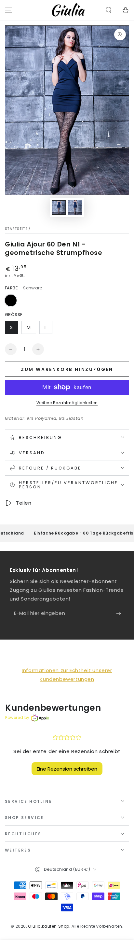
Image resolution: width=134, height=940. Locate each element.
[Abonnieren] (120, 613)
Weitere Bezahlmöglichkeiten (67, 402)
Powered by (17, 717)
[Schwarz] (11, 300)
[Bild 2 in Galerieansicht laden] (75, 207)
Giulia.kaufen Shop (48, 926)
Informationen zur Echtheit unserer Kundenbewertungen (67, 674)
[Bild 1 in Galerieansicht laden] (59, 207)
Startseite (16, 228)
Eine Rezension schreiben (67, 768)
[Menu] (8, 10)
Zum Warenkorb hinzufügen (67, 369)
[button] (108, 10)
